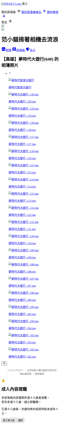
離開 (20, 420)
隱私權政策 (25, 374)
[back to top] (4, 363)
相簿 (9, 50)
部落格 (21, 50)
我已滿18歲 (9, 420)
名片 (33, 50)
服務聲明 (39, 374)
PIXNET (19, 370)
